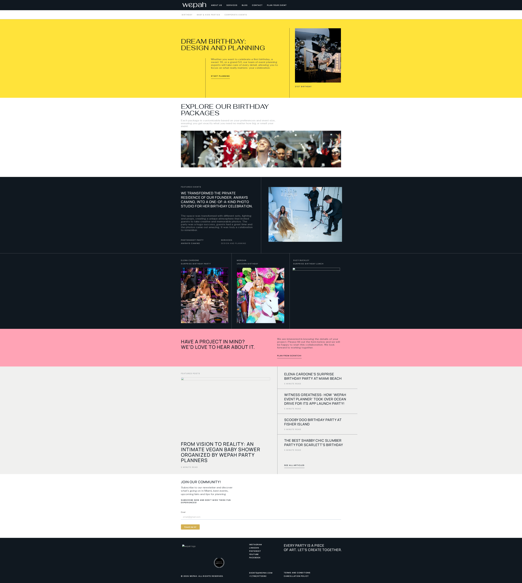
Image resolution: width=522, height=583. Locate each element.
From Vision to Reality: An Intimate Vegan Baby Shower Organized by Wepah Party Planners (220, 452)
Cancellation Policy (296, 576)
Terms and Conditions (297, 572)
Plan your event (277, 5)
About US (216, 5)
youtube (254, 554)
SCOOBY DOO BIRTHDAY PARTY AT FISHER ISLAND (313, 421)
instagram (255, 544)
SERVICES (231, 5)
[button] (183, 149)
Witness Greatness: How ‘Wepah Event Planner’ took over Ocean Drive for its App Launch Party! (315, 399)
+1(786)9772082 (258, 576)
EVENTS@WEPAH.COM (261, 573)
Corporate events (236, 14)
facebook (255, 557)
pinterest (255, 551)
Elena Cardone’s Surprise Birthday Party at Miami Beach (313, 376)
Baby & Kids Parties (208, 14)
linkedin (254, 548)
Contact (257, 5)
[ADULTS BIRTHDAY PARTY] (261, 149)
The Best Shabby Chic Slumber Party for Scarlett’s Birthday (313, 442)
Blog (245, 5)
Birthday (187, 14)
